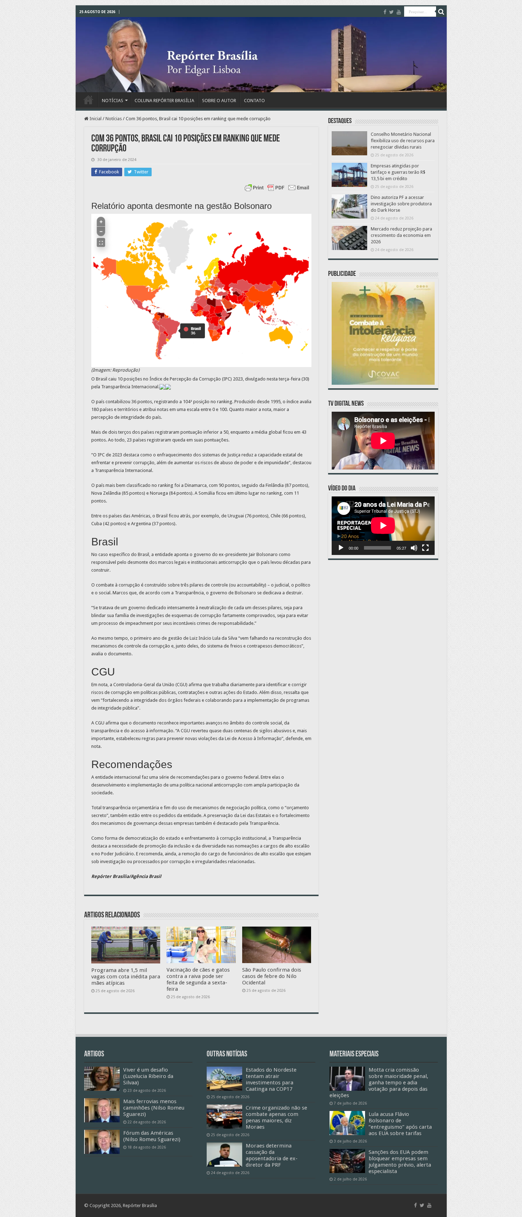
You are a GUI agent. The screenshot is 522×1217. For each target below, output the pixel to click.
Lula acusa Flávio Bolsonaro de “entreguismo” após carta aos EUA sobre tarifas (400, 1124)
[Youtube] (399, 12)
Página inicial (88, 99)
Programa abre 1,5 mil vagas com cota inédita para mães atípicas (125, 976)
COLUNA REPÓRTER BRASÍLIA (164, 100)
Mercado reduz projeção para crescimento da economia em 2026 (401, 235)
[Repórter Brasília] (261, 54)
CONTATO (254, 100)
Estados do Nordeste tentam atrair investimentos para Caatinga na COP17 (271, 1079)
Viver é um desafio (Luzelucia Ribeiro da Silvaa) (148, 1076)
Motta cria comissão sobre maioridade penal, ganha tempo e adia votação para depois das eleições (379, 1083)
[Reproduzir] (340, 547)
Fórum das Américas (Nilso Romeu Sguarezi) (151, 1136)
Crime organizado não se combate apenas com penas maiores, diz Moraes (276, 1117)
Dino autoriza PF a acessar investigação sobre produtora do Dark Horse (401, 204)
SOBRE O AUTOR (219, 100)
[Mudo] (414, 547)
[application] (383, 525)
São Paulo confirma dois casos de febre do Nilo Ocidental (271, 976)
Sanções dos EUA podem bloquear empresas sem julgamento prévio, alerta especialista (400, 1161)
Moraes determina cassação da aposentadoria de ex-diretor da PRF (272, 1155)
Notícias (113, 118)
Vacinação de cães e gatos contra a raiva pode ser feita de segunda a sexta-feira (198, 979)
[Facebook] (385, 12)
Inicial (95, 118)
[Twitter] (391, 12)
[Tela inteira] (425, 547)
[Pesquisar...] (441, 11)
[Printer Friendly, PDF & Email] (277, 187)
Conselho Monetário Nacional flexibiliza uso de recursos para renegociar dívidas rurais (403, 141)
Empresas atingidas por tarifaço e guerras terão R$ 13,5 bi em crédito (398, 172)
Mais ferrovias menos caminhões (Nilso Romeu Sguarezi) (153, 1107)
